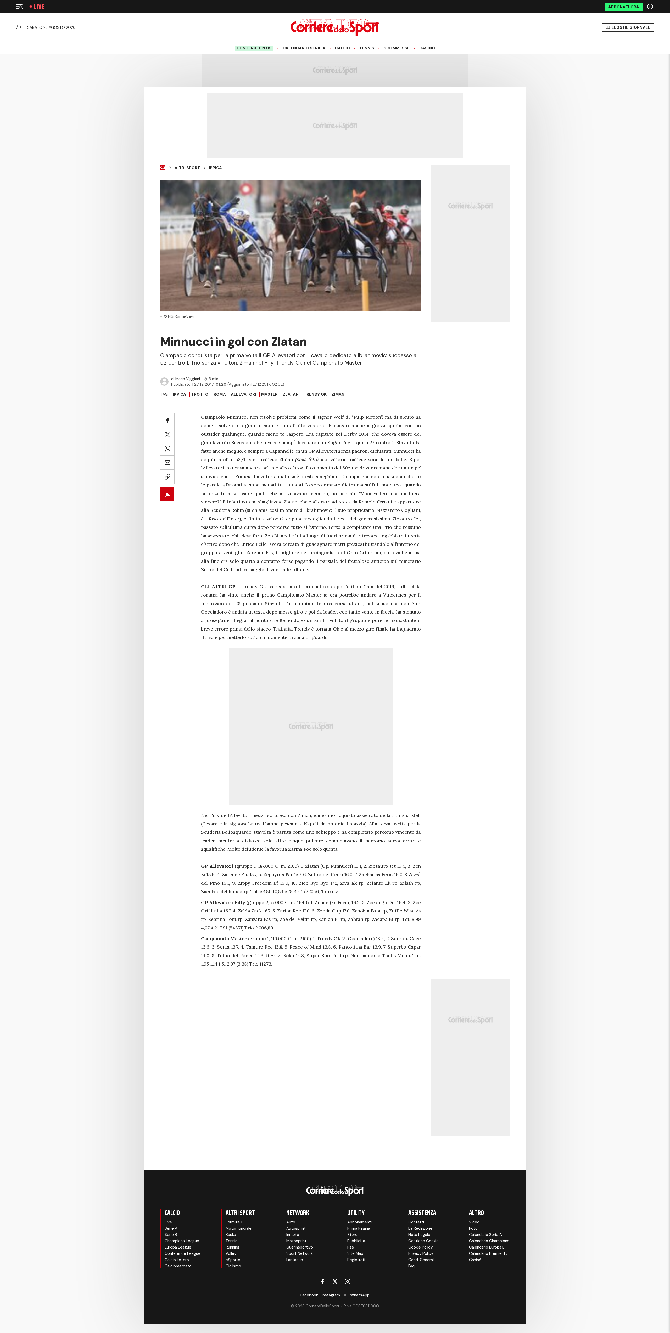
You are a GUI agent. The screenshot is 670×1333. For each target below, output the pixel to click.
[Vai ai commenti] (167, 494)
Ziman (338, 394)
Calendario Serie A (304, 48)
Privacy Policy (420, 1253)
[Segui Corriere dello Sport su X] (335, 1281)
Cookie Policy (420, 1247)
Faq (411, 1266)
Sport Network (299, 1253)
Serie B (171, 1234)
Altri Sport (187, 168)
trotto (200, 394)
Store (352, 1234)
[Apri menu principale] (19, 6)
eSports (233, 1259)
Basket (232, 1234)
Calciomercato (178, 1266)
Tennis (366, 48)
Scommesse (397, 48)
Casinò (427, 48)
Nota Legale (419, 1234)
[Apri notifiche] (19, 27)
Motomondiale (239, 1228)
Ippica (215, 168)
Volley (231, 1253)
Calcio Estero (177, 1259)
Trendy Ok (315, 394)
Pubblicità (356, 1241)
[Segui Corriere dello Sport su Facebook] (322, 1281)
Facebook (309, 1295)
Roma (220, 394)
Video (474, 1222)
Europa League (178, 1247)
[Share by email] (167, 462)
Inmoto (292, 1234)
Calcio (342, 48)
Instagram (331, 1295)
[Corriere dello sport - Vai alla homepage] (335, 27)
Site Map (355, 1253)
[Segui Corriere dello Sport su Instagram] (347, 1281)
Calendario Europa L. (487, 1247)
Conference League (182, 1253)
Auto (290, 1222)
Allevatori (243, 394)
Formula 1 (234, 1222)
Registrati (356, 1259)
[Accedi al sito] (650, 6)
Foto (473, 1228)
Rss (350, 1247)
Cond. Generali (421, 1259)
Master (269, 394)
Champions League (182, 1241)
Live (39, 6)
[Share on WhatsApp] (167, 448)
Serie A (171, 1228)
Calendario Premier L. (488, 1253)
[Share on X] (167, 434)
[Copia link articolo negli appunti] (167, 477)
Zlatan (291, 394)
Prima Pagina (358, 1228)
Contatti (416, 1222)
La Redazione (420, 1228)
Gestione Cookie (423, 1241)
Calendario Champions (489, 1241)
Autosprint (296, 1228)
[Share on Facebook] (167, 420)
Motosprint (296, 1241)
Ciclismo (233, 1266)
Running (232, 1247)
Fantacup (294, 1259)
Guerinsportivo (299, 1247)
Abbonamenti (359, 1222)
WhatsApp (360, 1295)
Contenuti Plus (254, 48)
